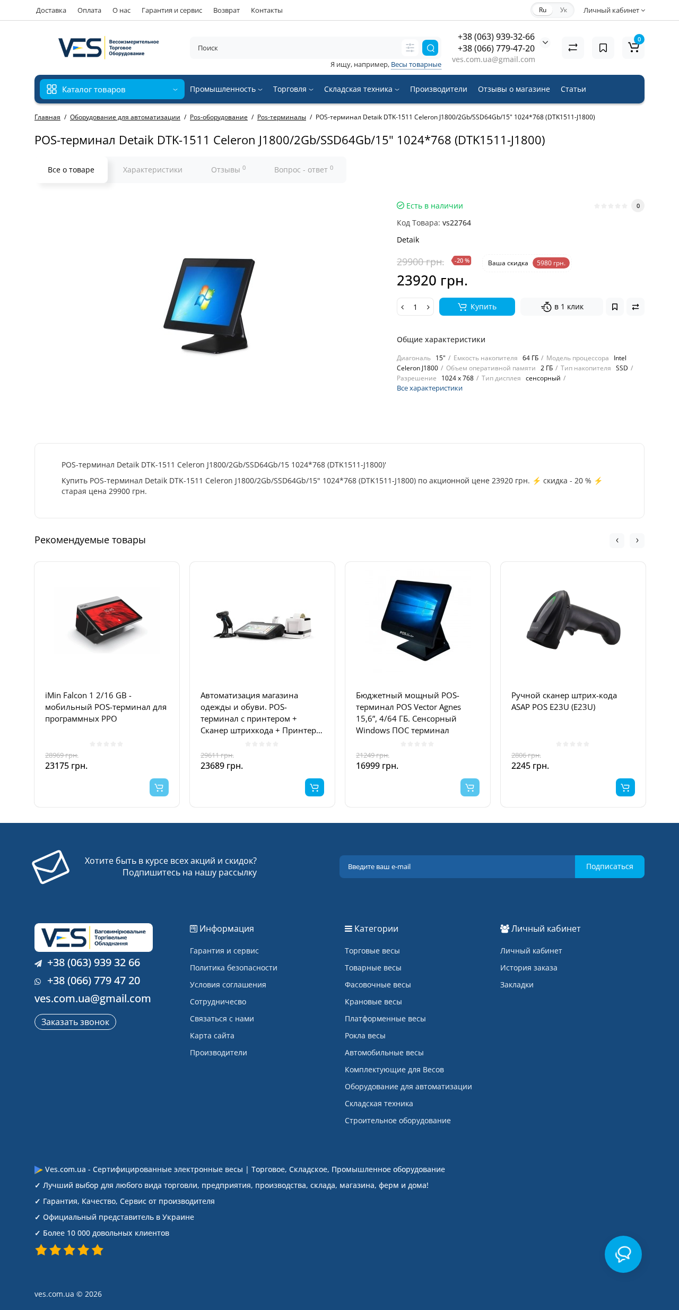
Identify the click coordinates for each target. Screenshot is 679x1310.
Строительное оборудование (398, 1120)
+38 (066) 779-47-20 (496, 48)
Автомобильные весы (384, 1052)
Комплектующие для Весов (394, 1069)
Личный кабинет (531, 950)
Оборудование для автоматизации (408, 1086)
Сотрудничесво (218, 1001)
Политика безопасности (233, 967)
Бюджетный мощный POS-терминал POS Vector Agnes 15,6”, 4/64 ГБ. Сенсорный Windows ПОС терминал (408, 712)
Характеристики (152, 169)
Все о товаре (71, 169)
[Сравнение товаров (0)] (573, 48)
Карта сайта (212, 1035)
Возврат (226, 10)
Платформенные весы (385, 1018)
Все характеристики (430, 388)
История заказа (529, 967)
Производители (438, 89)
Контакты (267, 10)
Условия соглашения (228, 984)
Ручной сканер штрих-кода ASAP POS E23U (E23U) (564, 701)
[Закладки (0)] (603, 48)
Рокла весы (365, 1035)
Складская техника (359, 89)
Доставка (51, 10)
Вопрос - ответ (303, 169)
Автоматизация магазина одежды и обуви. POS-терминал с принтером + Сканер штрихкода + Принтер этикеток (258, 713)
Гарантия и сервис (172, 10)
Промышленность (224, 89)
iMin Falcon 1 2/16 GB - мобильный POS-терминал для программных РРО (106, 707)
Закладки (517, 984)
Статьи (573, 89)
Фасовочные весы (378, 984)
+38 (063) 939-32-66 (496, 36)
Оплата (89, 10)
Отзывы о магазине (514, 89)
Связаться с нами (222, 1018)
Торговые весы (372, 950)
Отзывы (228, 169)
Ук (563, 9)
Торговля (291, 89)
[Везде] (410, 47)
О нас (121, 10)
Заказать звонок (75, 1022)
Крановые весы (373, 1001)
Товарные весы (373, 967)
